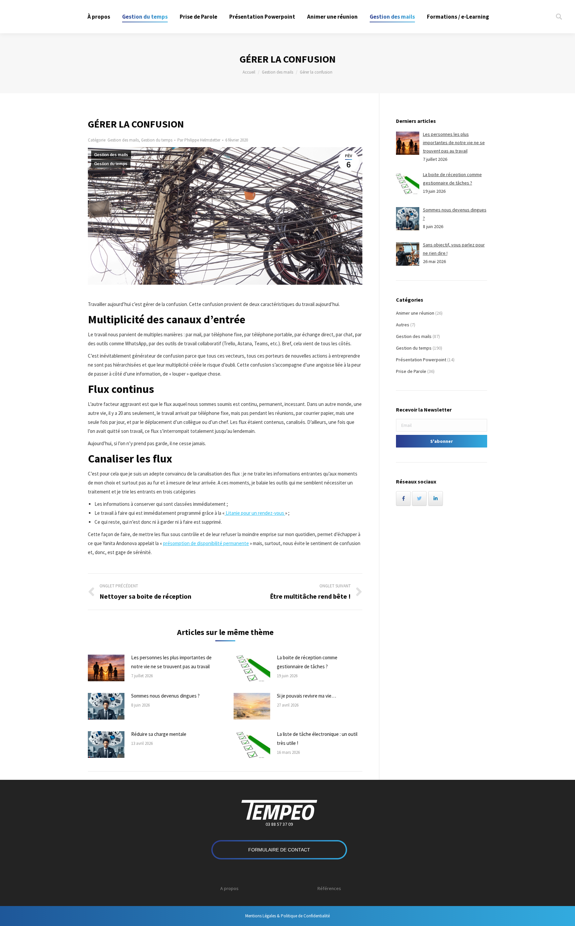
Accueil (249, 72)
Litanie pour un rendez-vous (255, 513)
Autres (402, 325)
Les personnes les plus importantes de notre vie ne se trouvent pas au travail (171, 662)
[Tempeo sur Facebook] (403, 498)
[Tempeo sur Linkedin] (435, 498)
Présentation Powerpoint (421, 360)
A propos (229, 888)
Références (329, 888)
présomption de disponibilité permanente (206, 543)
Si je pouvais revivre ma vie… (306, 696)
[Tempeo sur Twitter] (419, 498)
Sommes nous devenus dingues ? (165, 696)
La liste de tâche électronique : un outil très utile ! (317, 738)
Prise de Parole (411, 371)
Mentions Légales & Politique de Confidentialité (287, 916)
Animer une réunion (415, 313)
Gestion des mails (277, 72)
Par (198, 140)
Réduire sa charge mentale (158, 734)
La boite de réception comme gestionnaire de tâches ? (307, 662)
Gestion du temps (156, 140)
